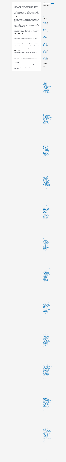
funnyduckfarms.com (45, 436)
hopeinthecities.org (45, 216)
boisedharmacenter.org (46, 209)
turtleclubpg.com (45, 310)
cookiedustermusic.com (46, 304)
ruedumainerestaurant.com (46, 255)
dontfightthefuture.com (46, 144)
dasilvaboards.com (45, 237)
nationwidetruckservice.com (46, 309)
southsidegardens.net (46, 404)
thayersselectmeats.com (46, 337)
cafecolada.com (45, 222)
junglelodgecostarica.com (46, 284)
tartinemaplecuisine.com (46, 275)
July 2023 (44, 51)
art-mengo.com (45, 278)
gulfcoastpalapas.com (46, 340)
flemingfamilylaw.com (46, 441)
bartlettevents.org (45, 122)
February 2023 (45, 57)
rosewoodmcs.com (45, 397)
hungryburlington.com (46, 273)
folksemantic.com (45, 156)
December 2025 (45, 23)
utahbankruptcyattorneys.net (46, 151)
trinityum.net (44, 405)
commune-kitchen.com (46, 247)
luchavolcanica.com (45, 307)
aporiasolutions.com (45, 338)
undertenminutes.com (46, 80)
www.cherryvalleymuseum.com (47, 125)
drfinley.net (44, 440)
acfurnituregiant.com (45, 79)
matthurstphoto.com (45, 426)
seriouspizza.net (45, 331)
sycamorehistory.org (45, 398)
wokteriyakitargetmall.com (46, 184)
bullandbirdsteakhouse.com (46, 380)
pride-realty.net (45, 432)
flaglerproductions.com (46, 240)
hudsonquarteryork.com (46, 412)
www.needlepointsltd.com (46, 379)
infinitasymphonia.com (46, 251)
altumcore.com (45, 333)
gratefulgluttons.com (45, 217)
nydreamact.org (45, 98)
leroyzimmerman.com (46, 439)
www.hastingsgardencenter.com (47, 402)
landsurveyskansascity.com (46, 372)
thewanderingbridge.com (46, 270)
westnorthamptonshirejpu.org (47, 119)
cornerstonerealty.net (46, 399)
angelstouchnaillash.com (46, 175)
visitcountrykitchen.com (46, 286)
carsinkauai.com (45, 429)
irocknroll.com (45, 152)
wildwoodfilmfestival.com (46, 118)
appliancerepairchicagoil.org (46, 93)
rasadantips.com (45, 82)
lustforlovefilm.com (45, 249)
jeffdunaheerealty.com (46, 364)
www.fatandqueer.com (46, 370)
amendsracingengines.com (46, 368)
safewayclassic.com (45, 91)
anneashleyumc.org (45, 371)
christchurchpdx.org (45, 245)
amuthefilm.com (45, 248)
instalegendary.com (45, 95)
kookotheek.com (45, 113)
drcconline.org (45, 317)
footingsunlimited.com (46, 374)
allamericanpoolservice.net (46, 189)
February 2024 (45, 43)
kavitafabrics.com (45, 306)
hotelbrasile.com (45, 120)
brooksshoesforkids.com (46, 336)
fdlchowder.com (45, 378)
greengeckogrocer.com (46, 182)
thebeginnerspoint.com (46, 224)
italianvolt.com (45, 158)
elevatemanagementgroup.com (47, 438)
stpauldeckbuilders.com (46, 373)
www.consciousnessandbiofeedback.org (48, 400)
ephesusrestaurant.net (46, 408)
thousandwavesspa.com (46, 313)
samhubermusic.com (45, 458)
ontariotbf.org (45, 94)
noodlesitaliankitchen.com (46, 97)
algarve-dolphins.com (46, 287)
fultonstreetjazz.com (45, 121)
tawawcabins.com (45, 155)
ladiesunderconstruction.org (46, 128)
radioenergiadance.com (46, 112)
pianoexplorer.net (45, 403)
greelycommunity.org (45, 254)
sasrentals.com (45, 179)
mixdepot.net (45, 396)
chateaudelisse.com (45, 116)
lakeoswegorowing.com (46, 443)
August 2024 (44, 36)
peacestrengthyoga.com (46, 365)
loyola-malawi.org (45, 212)
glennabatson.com (45, 238)
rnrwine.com (44, 442)
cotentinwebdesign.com (46, 126)
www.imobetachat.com (46, 349)
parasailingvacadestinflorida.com (47, 431)
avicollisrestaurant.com (46, 316)
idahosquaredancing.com (46, 154)
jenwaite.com (45, 437)
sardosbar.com (45, 157)
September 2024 (45, 35)
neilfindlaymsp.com (45, 315)
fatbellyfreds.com (45, 410)
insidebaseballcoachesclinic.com (47, 428)
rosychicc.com (45, 213)
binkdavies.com (45, 244)
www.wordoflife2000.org (46, 153)
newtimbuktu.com (45, 83)
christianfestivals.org (45, 285)
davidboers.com (45, 348)
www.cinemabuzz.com (46, 395)
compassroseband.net (46, 332)
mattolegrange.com (45, 283)
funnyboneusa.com (45, 303)
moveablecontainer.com (46, 123)
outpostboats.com (45, 214)
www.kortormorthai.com (46, 369)
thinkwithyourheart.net (46, 150)
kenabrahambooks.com (46, 246)
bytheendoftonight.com (46, 215)
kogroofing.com (45, 110)
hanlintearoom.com (45, 435)
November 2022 (45, 60)
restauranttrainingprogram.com (47, 188)
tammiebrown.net (45, 280)
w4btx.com (44, 174)
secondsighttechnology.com (46, 180)
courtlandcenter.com (45, 314)
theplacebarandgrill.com (46, 318)
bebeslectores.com (45, 129)
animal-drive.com (45, 334)
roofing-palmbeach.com (46, 143)
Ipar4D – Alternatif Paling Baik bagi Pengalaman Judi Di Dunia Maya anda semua (47, 16)
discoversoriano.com (45, 223)
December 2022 (45, 59)
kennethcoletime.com (46, 272)
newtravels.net (45, 88)
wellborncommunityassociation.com (47, 117)
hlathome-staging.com (46, 183)
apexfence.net (45, 459)
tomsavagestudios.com (46, 191)
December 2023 (45, 45)
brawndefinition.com (45, 241)
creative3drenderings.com (46, 345)
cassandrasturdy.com (45, 219)
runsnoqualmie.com (45, 375)
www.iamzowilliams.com (46, 401)
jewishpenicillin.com (45, 190)
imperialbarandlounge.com (46, 148)
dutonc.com (44, 281)
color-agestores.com (45, 210)
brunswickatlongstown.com (46, 274)
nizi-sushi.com (45, 277)
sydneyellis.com (45, 186)
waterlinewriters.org (45, 342)
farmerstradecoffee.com (46, 346)
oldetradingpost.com (45, 127)
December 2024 (45, 31)
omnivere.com (45, 81)
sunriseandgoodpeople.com (46, 299)
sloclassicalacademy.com (46, 236)
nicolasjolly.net (45, 250)
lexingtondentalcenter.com (46, 185)
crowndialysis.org (45, 187)
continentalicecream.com (46, 242)
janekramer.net (45, 276)
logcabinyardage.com (46, 347)
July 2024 (44, 37)
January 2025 (45, 30)
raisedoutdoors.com (45, 149)
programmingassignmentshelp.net (47, 86)
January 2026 (45, 22)
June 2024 (44, 38)
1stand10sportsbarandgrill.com (47, 173)
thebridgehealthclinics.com (46, 341)
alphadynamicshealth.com (46, 433)
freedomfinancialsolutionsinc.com (47, 366)
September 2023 (45, 49)
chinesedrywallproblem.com (46, 300)
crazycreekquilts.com (46, 243)
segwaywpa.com (45, 339)
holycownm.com (45, 308)
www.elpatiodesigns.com (46, 411)
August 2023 (44, 50)
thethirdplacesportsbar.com (46, 407)
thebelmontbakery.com (46, 90)
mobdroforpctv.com (45, 218)
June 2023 (44, 52)
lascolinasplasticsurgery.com (46, 381)
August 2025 (44, 28)
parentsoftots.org (45, 344)
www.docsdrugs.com (45, 376)
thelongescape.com (45, 282)
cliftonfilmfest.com (45, 147)
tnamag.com (44, 335)
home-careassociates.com (46, 206)
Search (44, 2)
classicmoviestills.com (46, 221)
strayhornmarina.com (45, 239)
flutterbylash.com (45, 434)
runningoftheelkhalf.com (46, 363)
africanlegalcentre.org (46, 252)
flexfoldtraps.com (45, 367)
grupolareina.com (45, 124)
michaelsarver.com (45, 181)
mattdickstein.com (45, 350)
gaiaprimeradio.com (45, 279)
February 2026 (45, 21)
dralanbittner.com (45, 161)
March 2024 (44, 42)
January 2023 (45, 58)
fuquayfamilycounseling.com (46, 444)
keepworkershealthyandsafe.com (47, 96)
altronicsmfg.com (45, 84)
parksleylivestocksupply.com (46, 208)
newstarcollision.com (45, 178)
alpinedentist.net (45, 111)
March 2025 (44, 29)
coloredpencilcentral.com (46, 146)
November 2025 (45, 24)
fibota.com (44, 413)
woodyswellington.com (46, 409)
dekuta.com (44, 394)
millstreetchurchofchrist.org (46, 430)
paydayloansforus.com (46, 89)
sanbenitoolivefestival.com (46, 220)
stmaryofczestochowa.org (46, 268)
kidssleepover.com (45, 87)
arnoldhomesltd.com (45, 145)
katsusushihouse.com (46, 253)
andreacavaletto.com (45, 207)
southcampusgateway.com (46, 115)
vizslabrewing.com (45, 160)
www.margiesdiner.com (46, 377)
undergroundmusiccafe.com (46, 457)
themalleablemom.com (46, 271)
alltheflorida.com (45, 427)
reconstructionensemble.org (46, 305)
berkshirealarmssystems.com (46, 159)
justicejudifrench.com (46, 269)
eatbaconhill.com (45, 85)
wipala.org (44, 211)
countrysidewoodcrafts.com (46, 92)
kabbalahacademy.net (46, 176)
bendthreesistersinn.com (46, 301)
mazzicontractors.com (46, 406)
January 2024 (45, 44)
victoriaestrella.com (45, 312)
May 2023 (44, 53)
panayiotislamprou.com (46, 114)
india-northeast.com (45, 142)
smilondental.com (45, 177)
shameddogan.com (45, 343)
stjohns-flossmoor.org (46, 302)
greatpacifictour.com (45, 311)
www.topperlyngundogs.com (46, 362)
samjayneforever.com (46, 425)
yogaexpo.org (45, 205)
